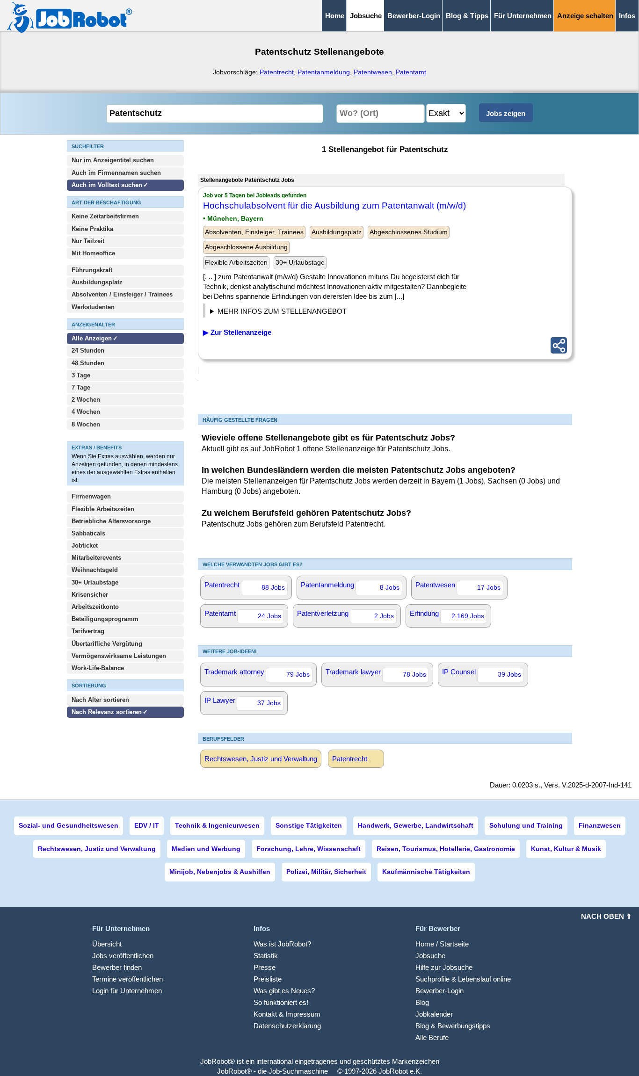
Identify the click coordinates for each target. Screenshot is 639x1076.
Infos (627, 16)
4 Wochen (86, 411)
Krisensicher (90, 594)
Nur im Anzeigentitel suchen (113, 160)
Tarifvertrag (88, 631)
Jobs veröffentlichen (122, 956)
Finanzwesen (600, 825)
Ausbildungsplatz (97, 282)
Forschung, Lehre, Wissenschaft (308, 848)
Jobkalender (434, 1014)
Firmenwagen (91, 496)
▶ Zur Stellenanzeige (237, 332)
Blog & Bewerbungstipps (452, 1026)
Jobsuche (430, 956)
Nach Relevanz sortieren (107, 711)
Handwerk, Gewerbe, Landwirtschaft (415, 825)
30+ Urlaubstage (95, 582)
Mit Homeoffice (93, 253)
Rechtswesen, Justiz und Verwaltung (260, 759)
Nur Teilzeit (88, 241)
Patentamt (411, 72)
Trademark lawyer (376, 673)
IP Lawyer (242, 701)
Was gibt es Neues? (284, 991)
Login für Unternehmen (127, 991)
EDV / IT (146, 825)
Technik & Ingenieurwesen (217, 825)
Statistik (266, 956)
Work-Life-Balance (98, 668)
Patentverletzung (345, 614)
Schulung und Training (526, 825)
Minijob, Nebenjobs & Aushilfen (219, 871)
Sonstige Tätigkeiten (309, 825)
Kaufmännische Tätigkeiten (426, 871)
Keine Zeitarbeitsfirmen (105, 216)
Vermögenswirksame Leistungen (119, 655)
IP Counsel (481, 673)
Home (334, 16)
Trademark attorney (257, 673)
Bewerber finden (117, 967)
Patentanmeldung (324, 72)
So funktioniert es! (281, 1002)
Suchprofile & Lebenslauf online (463, 979)
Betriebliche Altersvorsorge (111, 521)
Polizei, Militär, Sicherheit (326, 871)
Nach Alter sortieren (100, 699)
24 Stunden (88, 350)
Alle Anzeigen (93, 338)
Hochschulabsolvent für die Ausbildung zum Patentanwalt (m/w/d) (334, 205)
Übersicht (107, 944)
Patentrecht (277, 72)
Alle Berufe (432, 1037)
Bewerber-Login (413, 16)
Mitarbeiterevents (96, 557)
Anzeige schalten (585, 16)
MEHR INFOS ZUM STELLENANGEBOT (282, 311)
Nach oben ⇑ (606, 916)
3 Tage (81, 375)
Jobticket (85, 545)
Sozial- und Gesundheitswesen (68, 825)
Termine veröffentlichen (127, 979)
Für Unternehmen (523, 16)
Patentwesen (373, 72)
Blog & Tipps (467, 16)
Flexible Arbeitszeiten (103, 509)
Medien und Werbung (206, 848)
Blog (422, 1002)
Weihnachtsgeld (95, 569)
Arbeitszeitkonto (95, 606)
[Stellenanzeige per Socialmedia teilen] (559, 345)
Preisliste (268, 979)
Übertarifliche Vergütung (107, 643)
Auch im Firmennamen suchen (116, 172)
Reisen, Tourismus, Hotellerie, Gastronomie (446, 848)
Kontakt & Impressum (287, 1014)
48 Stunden (88, 363)
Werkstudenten (93, 307)
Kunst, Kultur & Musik (566, 848)
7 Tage (81, 387)
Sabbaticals (88, 533)
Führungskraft (92, 270)
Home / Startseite (442, 944)
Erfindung (447, 614)
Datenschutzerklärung (287, 1026)
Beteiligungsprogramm (105, 618)
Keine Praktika (92, 228)
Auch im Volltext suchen (107, 184)
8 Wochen (86, 424)
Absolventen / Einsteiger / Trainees (122, 294)
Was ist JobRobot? (282, 944)
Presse (265, 967)
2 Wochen (86, 399)
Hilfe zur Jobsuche (443, 967)
